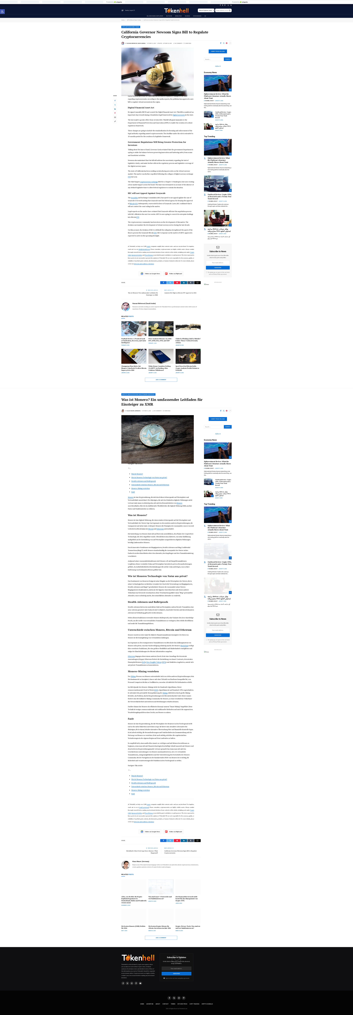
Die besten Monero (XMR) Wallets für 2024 (133, 927)
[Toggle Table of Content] (129, 468)
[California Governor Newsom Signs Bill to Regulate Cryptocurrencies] (161, 70)
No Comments (178, 43)
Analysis (178, 16)
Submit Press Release (218, 51)
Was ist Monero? (137, 474)
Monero (130, 497)
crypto (148, 246)
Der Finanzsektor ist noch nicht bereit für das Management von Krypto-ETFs (187, 899)
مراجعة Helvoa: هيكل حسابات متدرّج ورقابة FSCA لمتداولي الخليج (223, 126)
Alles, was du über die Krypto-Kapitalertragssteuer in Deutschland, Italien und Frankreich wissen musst (133, 900)
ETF (136, 203)
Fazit (133, 492)
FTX (129, 177)
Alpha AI (218, 66)
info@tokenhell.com (144, 249)
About (158, 1004)
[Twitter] (115, 105)
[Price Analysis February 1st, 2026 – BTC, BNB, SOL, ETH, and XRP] (161, 328)
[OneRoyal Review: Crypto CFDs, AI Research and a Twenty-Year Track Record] (209, 114)
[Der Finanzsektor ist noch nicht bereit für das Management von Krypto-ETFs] (188, 886)
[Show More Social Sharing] (230, 43)
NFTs (164, 662)
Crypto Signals (207, 1004)
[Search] (231, 5)
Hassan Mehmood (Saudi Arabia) (136, 43)
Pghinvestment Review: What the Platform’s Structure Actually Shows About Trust (217, 96)
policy (181, 978)
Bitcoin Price (182, 1004)
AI (205, 16)
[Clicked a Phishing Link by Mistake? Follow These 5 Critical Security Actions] (188, 328)
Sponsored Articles (137, 255)
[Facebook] (115, 100)
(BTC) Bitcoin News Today (130, 27)
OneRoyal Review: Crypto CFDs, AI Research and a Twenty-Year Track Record (223, 114)
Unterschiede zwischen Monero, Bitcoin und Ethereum (150, 485)
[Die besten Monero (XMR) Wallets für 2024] (133, 916)
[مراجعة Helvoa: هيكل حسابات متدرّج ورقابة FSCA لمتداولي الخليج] (209, 126)
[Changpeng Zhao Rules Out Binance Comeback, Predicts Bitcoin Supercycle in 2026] (133, 356)
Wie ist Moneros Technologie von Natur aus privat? (149, 477)
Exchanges (197, 16)
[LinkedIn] (115, 109)
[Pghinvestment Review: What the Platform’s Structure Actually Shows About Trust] (218, 83)
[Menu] (122, 10)
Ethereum (160, 529)
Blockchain (184, 646)
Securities (134, 198)
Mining (133, 676)
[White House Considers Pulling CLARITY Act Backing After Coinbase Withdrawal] (161, 356)
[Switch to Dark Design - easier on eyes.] (228, 5)
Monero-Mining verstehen (140, 488)
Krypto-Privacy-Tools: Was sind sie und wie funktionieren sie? (188, 927)
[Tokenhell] (176, 10)
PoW (156, 690)
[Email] (115, 117)
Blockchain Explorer (155, 16)
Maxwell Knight (209, 100)
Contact (165, 1004)
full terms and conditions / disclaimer (144, 264)
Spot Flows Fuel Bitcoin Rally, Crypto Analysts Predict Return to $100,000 (187, 368)
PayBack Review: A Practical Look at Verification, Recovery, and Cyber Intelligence (133, 341)
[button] (2, 11)
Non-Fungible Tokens (153, 662)
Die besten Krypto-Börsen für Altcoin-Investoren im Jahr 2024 (159, 927)
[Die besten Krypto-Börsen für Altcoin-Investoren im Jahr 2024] (161, 916)
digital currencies (179, 115)
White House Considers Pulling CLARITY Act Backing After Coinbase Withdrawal (159, 368)
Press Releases (149, 255)
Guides (187, 16)
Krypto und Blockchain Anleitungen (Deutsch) (138, 394)
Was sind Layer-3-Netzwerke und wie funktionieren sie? (160, 898)
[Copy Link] (115, 121)
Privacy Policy (216, 274)
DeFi (143, 662)
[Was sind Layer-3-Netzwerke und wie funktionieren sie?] (161, 886)
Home (142, 1004)
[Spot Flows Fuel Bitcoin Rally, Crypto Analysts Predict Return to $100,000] (188, 356)
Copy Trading (194, 1004)
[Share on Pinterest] (226, 43)
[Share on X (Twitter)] (223, 43)
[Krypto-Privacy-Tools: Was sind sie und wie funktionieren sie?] (188, 916)
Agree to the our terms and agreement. (177, 978)
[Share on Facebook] (220, 43)
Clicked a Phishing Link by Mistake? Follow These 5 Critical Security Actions (188, 341)
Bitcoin (132, 203)
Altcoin (169, 16)
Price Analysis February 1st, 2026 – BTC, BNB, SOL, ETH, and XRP (160, 340)
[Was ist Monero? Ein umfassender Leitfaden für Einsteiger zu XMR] (161, 437)
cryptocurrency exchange (149, 182)
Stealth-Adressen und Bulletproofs (143, 481)
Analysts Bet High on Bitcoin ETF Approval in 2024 (180, 293)
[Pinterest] (115, 113)
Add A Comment (161, 379)
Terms (173, 1004)
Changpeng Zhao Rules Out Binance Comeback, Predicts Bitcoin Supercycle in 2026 (133, 368)
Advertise (149, 1004)
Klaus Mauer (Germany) (134, 410)
